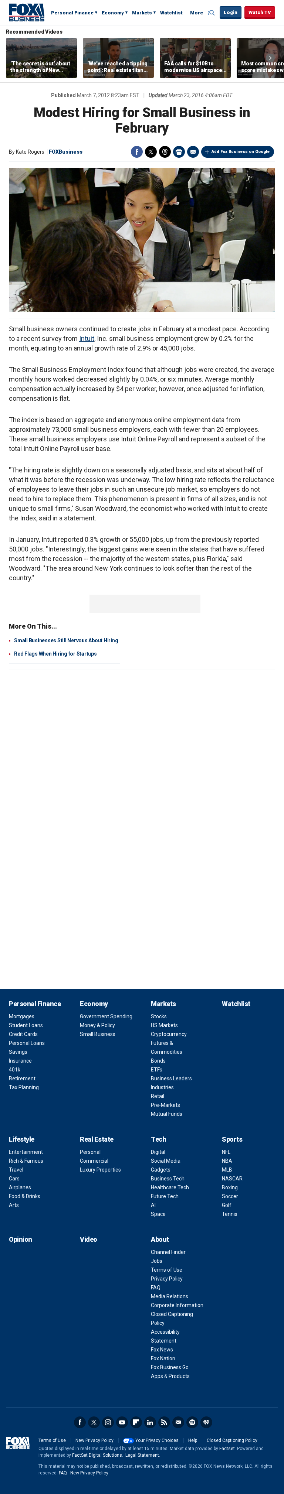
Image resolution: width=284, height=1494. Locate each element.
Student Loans (26, 1025)
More (196, 13)
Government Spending (106, 1016)
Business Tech (168, 1179)
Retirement (22, 1078)
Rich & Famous (26, 1161)
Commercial (94, 1161)
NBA (227, 1161)
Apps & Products (170, 1376)
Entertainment (26, 1152)
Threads (165, 152)
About (160, 1239)
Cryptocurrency (169, 1034)
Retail (157, 1096)
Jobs (156, 1261)
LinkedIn (150, 1422)
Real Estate (97, 1139)
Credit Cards (23, 1034)
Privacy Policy (167, 1279)
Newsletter (178, 1422)
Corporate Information (177, 1305)
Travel (16, 1170)
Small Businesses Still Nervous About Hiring (66, 640)
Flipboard (136, 1422)
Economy (113, 13)
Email (193, 152)
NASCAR (232, 1179)
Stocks (159, 1016)
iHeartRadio (206, 1422)
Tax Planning (24, 1087)
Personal (90, 1152)
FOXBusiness (65, 152)
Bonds (158, 1061)
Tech (158, 1139)
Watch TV (259, 12)
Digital (158, 1152)
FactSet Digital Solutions (97, 1455)
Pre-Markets (165, 1105)
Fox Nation (163, 1358)
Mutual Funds (166, 1114)
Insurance (20, 1061)
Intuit (86, 338)
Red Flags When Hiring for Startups (55, 654)
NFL (226, 1152)
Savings (18, 1052)
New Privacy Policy (94, 1440)
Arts (14, 1205)
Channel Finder (168, 1252)
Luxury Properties (100, 1170)
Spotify (192, 1422)
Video (88, 1239)
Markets (142, 13)
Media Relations (169, 1296)
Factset (227, 1448)
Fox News (162, 1350)
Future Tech (165, 1196)
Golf (226, 1205)
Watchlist (171, 13)
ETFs (156, 1070)
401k (14, 1070)
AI (153, 1205)
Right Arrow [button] (270, 58)
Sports (232, 1139)
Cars (14, 1179)
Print (179, 152)
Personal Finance (72, 13)
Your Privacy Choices (157, 1440)
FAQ (155, 1287)
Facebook (137, 152)
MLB (227, 1170)
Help (192, 1440)
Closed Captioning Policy (232, 1440)
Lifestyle (21, 1139)
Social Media (165, 1161)
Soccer (230, 1196)
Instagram (108, 1422)
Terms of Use (166, 1270)
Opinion (20, 1239)
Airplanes (20, 1187)
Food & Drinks (24, 1196)
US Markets (164, 1025)
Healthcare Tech (170, 1187)
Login (230, 12)
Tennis (229, 1214)
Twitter (151, 152)
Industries (162, 1087)
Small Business (97, 1034)
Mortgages (21, 1016)
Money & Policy (97, 1025)
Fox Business (26, 12)
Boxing (230, 1187)
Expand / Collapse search (212, 13)
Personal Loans (27, 1043)
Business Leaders (171, 1078)
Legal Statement (142, 1455)
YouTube (122, 1422)
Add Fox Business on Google (241, 151)
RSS (164, 1422)
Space (158, 1214)
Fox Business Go (170, 1367)
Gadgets (160, 1170)
